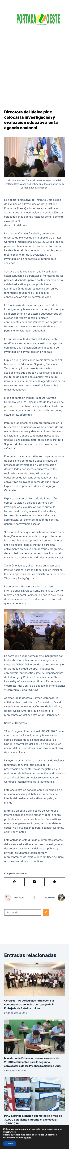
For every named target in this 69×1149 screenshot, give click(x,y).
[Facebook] (14, 882)
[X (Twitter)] (35, 882)
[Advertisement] (34, 65)
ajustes (27, 1137)
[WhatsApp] (55, 882)
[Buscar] (46, 912)
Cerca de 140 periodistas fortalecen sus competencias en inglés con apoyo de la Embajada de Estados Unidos (29, 1004)
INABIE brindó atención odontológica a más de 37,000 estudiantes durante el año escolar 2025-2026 (33, 1119)
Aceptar (9, 1143)
